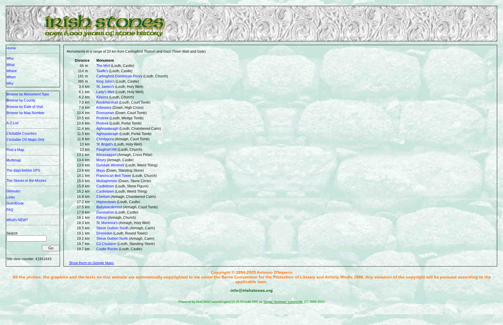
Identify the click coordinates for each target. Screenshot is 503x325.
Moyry (101, 160)
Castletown (105, 186)
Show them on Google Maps (91, 263)
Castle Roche (107, 249)
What (10, 65)
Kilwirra (102, 97)
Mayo (100, 170)
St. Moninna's (107, 223)
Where (11, 71)
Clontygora (105, 139)
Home (11, 48)
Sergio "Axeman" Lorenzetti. (283, 301)
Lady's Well (105, 92)
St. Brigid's (104, 144)
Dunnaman (105, 113)
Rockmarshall (107, 102)
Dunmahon (105, 212)
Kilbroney (103, 108)
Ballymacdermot (109, 207)
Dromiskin (104, 233)
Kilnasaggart (106, 155)
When (11, 77)
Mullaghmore (106, 181)
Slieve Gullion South (112, 228)
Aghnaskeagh (107, 129)
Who (10, 58)
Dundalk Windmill (110, 165)
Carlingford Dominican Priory (119, 76)
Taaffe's (102, 71)
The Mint (103, 66)
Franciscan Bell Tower (113, 176)
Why (9, 83)
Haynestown (106, 202)
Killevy (101, 218)
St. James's (105, 87)
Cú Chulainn (106, 244)
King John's (105, 81)
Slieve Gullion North (112, 239)
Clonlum (103, 197)
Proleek (102, 118)
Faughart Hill (106, 150)
